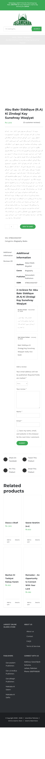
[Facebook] (25, 680)
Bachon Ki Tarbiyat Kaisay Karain (12, 578)
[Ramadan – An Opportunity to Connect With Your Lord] (32, 559)
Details (17, 540)
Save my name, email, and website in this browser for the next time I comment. (27, 434)
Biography (18, 241)
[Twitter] (28, 680)
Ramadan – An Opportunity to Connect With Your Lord (33, 582)
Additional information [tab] (8, 254)
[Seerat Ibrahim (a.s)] (32, 507)
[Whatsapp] (34, 680)
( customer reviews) (31, 122)
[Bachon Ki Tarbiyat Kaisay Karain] (12, 559)
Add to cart (28, 226)
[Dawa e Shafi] (12, 507)
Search (37, 29)
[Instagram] (31, 680)
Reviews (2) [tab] (8, 261)
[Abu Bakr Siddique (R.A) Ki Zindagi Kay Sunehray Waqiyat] (22, 76)
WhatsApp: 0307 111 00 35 (17, 3)
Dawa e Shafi (11, 523)
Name (19, 412)
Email (19, 421)
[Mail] (37, 680)
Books (25, 241)
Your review (21, 389)
